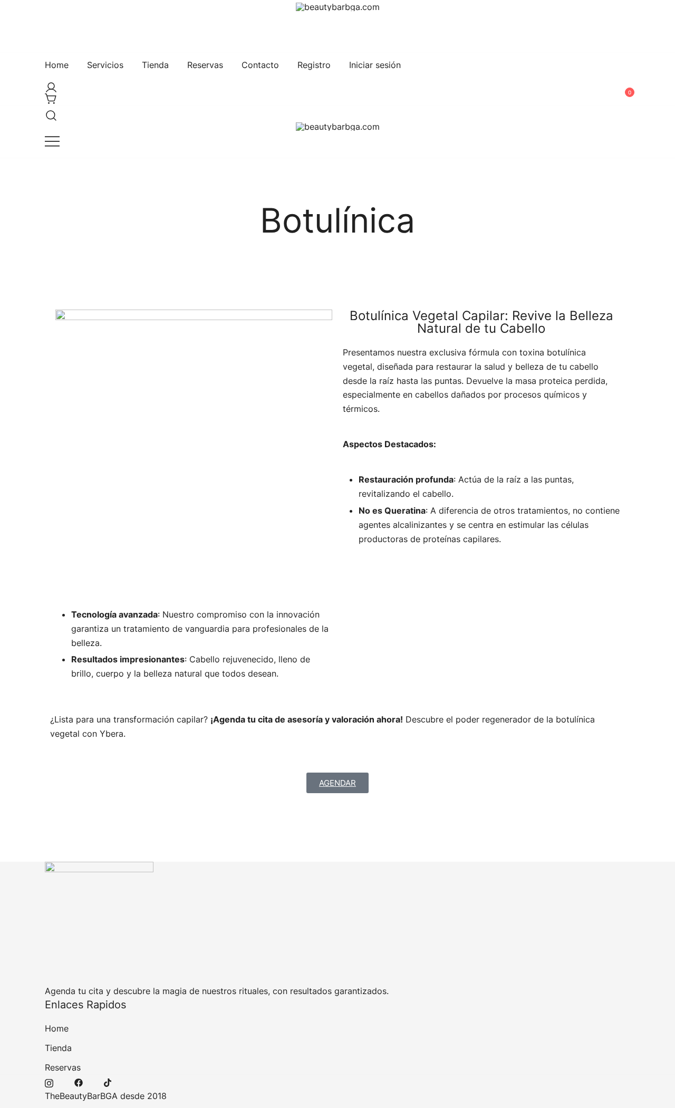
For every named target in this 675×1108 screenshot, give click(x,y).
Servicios (105, 65)
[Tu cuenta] (49, 84)
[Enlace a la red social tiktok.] (108, 1081)
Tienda (155, 65)
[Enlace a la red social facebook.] (78, 1081)
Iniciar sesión (375, 65)
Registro (314, 65)
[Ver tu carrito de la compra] (49, 96)
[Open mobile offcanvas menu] (52, 141)
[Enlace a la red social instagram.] (49, 1081)
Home (57, 65)
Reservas (205, 65)
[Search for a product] (49, 112)
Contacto (260, 65)
